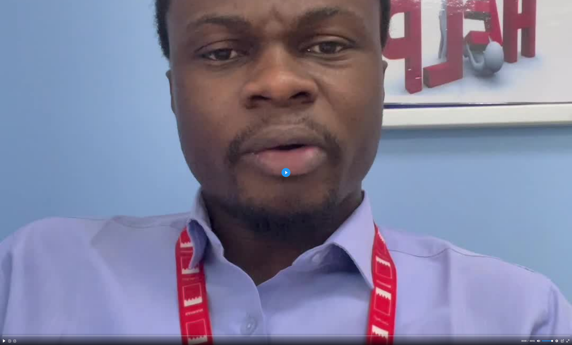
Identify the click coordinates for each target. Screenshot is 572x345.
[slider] (286, 335)
